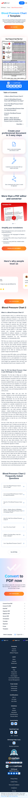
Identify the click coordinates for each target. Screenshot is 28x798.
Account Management (14, 679)
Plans (14, 708)
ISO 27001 (14, 701)
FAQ (14, 669)
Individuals (14, 712)
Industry (14, 710)
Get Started (14, 27)
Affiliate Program (14, 652)
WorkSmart (14, 663)
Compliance (14, 788)
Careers (14, 648)
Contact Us (14, 673)
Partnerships (14, 686)
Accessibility (14, 690)
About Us (14, 650)
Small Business (14, 714)
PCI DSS (14, 699)
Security (14, 791)
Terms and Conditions (14, 784)
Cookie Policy (14, 781)
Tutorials (14, 661)
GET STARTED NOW (14, 301)
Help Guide (14, 671)
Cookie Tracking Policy (13, 796)
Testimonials (14, 688)
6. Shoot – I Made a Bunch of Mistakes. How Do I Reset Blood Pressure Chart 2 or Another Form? (13, 119)
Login (21, 2)
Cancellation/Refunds (14, 677)
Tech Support (14, 675)
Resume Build (14, 716)
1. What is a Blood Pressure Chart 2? (13, 96)
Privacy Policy (14, 778)
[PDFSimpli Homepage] (5, 3)
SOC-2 (14, 697)
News (14, 659)
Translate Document (14, 248)
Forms (8, 7)
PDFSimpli (3, 7)
